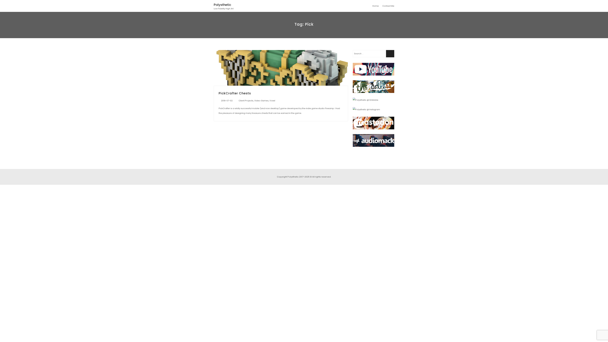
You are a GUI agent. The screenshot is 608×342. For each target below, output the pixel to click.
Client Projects (246, 100)
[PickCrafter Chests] (281, 68)
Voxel (272, 100)
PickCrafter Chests (235, 93)
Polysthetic (222, 5)
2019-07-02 (227, 100)
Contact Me (388, 5)
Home (375, 5)
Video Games (261, 100)
